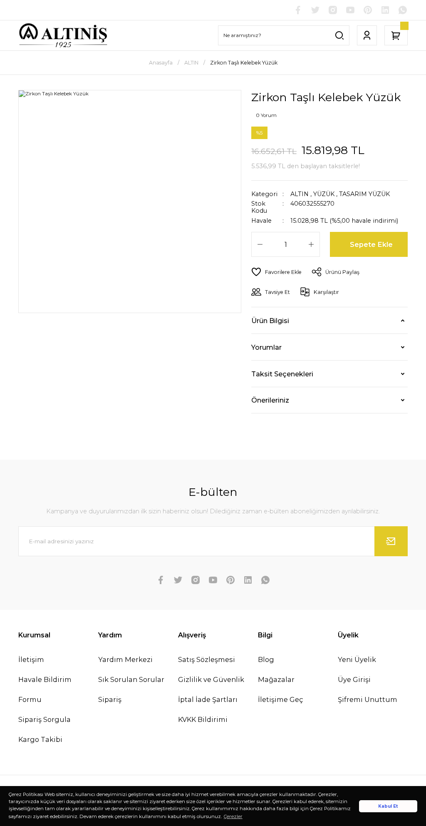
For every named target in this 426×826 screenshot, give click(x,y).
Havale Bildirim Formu (45, 689)
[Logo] (63, 35)
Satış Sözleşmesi (206, 659)
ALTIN (299, 194)
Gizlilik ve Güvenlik (211, 679)
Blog (266, 659)
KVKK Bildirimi (203, 719)
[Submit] (391, 541)
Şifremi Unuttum (367, 699)
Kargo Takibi (40, 739)
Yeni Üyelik (357, 659)
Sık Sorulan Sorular (131, 679)
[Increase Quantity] (311, 244)
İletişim (31, 659)
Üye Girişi (354, 679)
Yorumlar (266, 347)
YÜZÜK (323, 194)
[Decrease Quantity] (260, 244)
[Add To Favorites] (276, 272)
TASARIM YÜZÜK (364, 194)
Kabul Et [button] (388, 806)
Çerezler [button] (233, 816)
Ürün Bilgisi (270, 320)
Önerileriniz (270, 400)
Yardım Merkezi (125, 659)
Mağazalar (276, 679)
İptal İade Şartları (208, 699)
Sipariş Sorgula (44, 719)
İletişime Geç (280, 699)
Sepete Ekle (371, 244)
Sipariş (109, 699)
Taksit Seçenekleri (282, 374)
